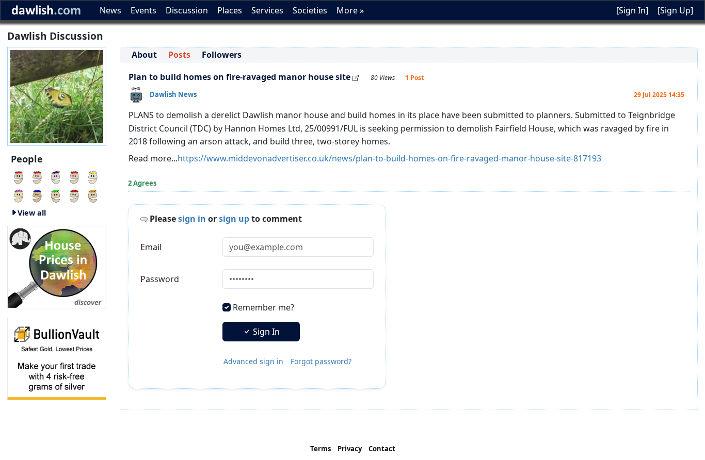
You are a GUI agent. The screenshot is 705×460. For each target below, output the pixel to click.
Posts (179, 54)
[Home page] (56, 95)
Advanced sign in (253, 361)
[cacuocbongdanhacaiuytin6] (74, 195)
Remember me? (263, 307)
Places (229, 10)
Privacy (350, 448)
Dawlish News (173, 94)
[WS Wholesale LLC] (18, 195)
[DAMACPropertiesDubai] (18, 176)
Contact (381, 448)
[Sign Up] (675, 10)
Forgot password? (321, 361)
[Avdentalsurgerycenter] (74, 176)
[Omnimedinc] (37, 195)
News (110, 10)
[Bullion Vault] (56, 358)
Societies (310, 10)
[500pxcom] (37, 176)
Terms (320, 448)
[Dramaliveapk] (93, 176)
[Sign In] (632, 10)
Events (143, 10)
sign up (234, 218)
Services (267, 10)
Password (159, 279)
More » (350, 10)
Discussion (187, 10)
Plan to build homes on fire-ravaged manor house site (239, 77)
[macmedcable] (55, 195)
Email (151, 247)
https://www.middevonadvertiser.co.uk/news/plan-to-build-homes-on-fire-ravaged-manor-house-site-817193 (389, 158)
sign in (192, 218)
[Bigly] (56, 266)
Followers (222, 54)
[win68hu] (93, 195)
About (144, 54)
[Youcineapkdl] (55, 176)
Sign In (265, 331)
